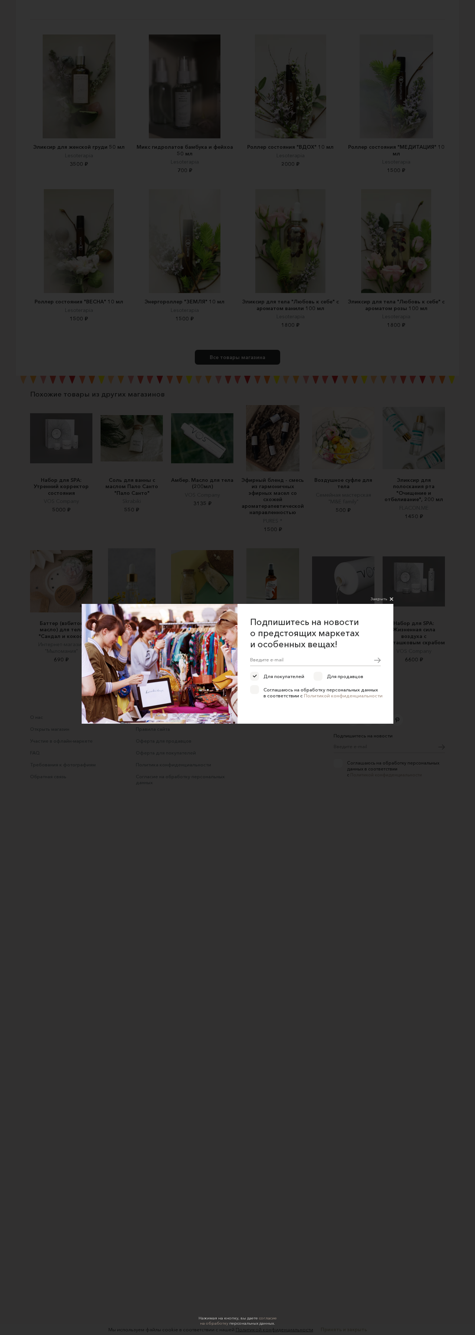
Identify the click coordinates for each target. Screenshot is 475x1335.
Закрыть (379, 598)
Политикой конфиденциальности (343, 695)
